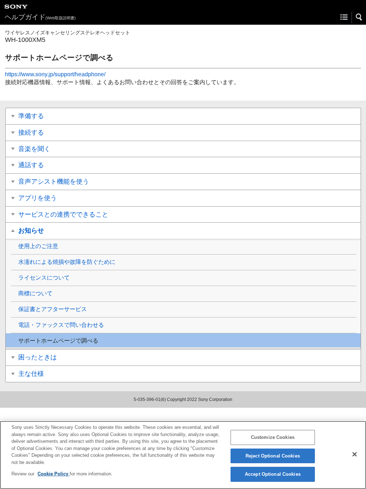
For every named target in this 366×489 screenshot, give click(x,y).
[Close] (354, 454)
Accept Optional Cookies (273, 474)
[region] (183, 455)
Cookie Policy (54, 473)
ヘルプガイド (40, 17)
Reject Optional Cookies (273, 456)
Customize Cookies (273, 437)
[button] (359, 17)
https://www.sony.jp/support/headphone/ (55, 74)
